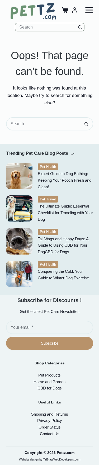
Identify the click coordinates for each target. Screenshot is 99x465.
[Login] (74, 10)
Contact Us (49, 433)
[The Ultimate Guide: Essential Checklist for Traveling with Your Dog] (19, 208)
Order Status (50, 427)
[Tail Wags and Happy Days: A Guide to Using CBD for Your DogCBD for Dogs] (19, 241)
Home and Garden (49, 381)
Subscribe (49, 343)
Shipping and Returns (49, 414)
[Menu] (89, 10)
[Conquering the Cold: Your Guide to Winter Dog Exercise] (19, 274)
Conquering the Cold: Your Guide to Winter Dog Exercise (63, 274)
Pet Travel (48, 199)
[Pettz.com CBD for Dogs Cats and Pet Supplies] (33, 11)
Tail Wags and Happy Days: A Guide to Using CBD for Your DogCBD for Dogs (63, 245)
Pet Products (49, 375)
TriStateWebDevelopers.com (61, 459)
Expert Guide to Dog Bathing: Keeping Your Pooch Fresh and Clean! (64, 180)
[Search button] (80, 27)
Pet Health (48, 167)
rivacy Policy (49, 420)
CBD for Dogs (49, 388)
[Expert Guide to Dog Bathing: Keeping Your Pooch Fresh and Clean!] (19, 176)
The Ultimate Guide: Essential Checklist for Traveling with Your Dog (65, 213)
